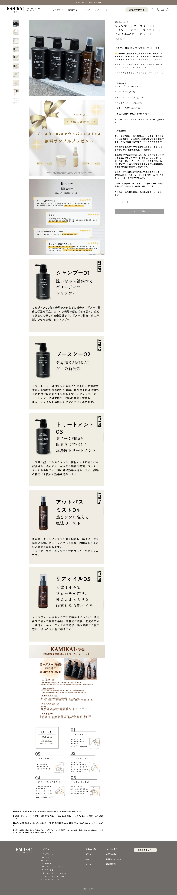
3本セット (45, 857)
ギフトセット (46, 863)
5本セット (45, 860)
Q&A (97, 9)
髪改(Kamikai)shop (123, 22)
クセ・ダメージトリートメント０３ (54, 873)
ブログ (87, 9)
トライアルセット (48, 854)
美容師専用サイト (137, 9)
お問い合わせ (112, 854)
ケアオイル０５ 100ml (50, 879)
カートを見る (112, 849)
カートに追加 (139, 211)
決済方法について (113, 859)
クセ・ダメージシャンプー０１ (53, 867)
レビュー (107, 9)
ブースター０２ (47, 870)
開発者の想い (73, 9)
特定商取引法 (112, 864)
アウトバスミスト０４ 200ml (52, 876)
